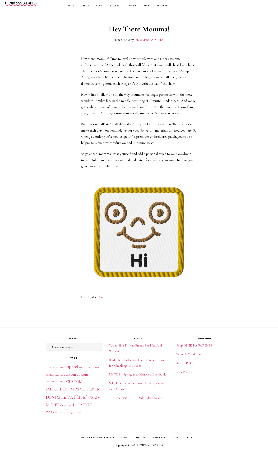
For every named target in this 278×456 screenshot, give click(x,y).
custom (70, 374)
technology (69, 413)
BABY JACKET (88, 367)
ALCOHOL (60, 367)
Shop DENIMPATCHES (194, 345)
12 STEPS (49, 367)
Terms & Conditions (189, 354)
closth (97, 367)
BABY (81, 367)
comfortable (59, 375)
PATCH (52, 411)
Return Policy (185, 363)
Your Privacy (184, 372)
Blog (100, 297)
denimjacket (69, 405)
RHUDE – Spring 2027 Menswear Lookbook (137, 374)
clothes (50, 374)
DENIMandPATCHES (21, 5)
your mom (77, 413)
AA (54, 367)
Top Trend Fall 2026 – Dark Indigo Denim (135, 398)
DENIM (93, 389)
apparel (71, 366)
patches (62, 413)
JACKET (85, 404)
